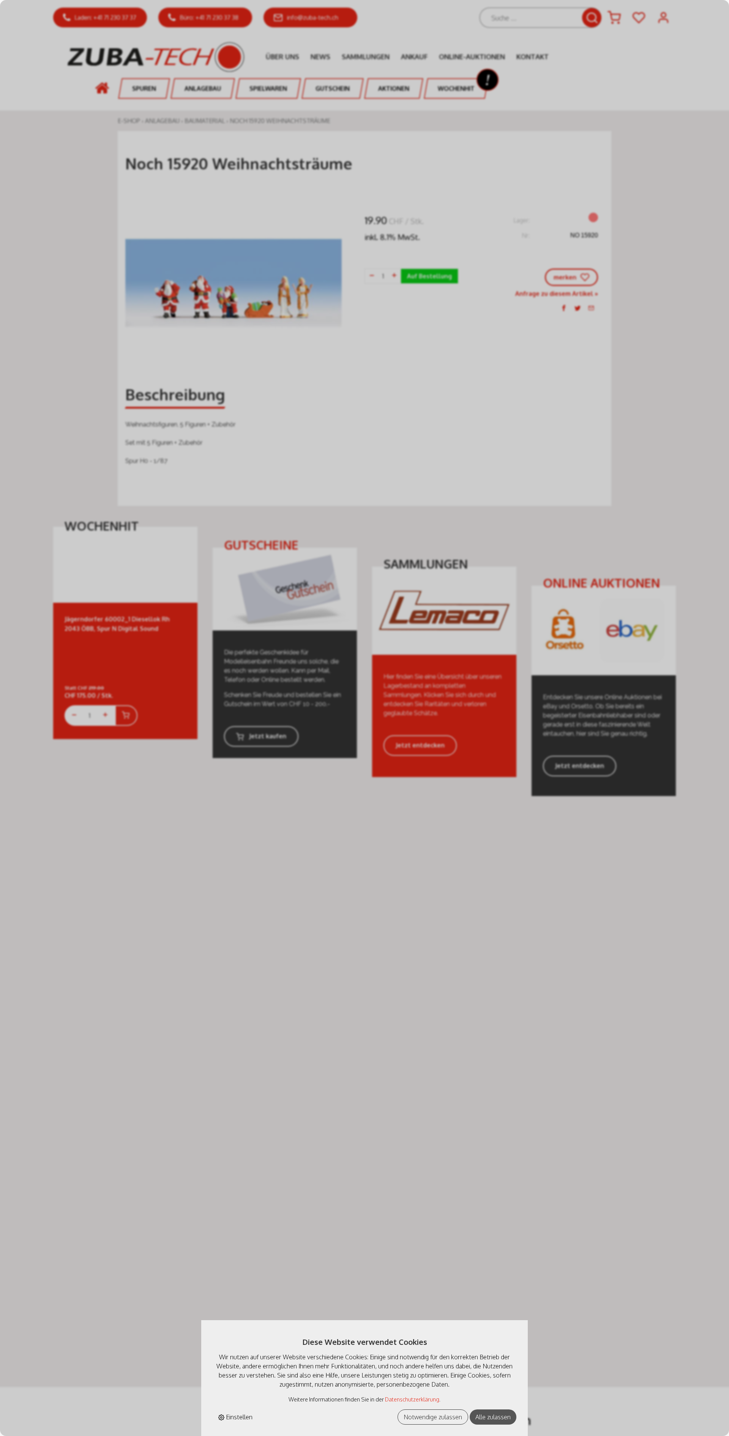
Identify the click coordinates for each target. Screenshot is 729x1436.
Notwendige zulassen (433, 1417)
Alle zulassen (493, 1417)
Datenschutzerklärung (412, 1399)
